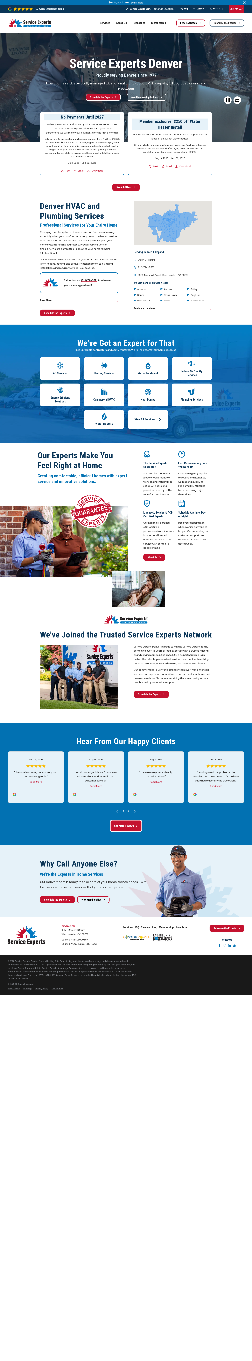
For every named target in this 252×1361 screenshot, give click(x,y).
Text (67, 170)
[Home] (29, 23)
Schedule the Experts (225, 22)
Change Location (164, 9)
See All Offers (124, 187)
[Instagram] (224, 945)
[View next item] (134, 811)
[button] (237, 100)
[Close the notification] (244, 2)
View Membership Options (144, 97)
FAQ (186, 8)
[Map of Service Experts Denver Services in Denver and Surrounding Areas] (173, 223)
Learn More (137, 2)
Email (81, 170)
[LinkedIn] (229, 945)
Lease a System (188, 22)
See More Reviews (124, 825)
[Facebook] (219, 945)
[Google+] (234, 945)
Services (128, 927)
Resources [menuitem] (139, 23)
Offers (216, 8)
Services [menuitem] (105, 23)
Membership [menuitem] (158, 23)
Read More (36, 782)
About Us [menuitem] (121, 23)
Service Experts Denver (141, 9)
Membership (166, 927)
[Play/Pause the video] (228, 100)
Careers (200, 8)
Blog (154, 927)
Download (97, 170)
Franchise (181, 927)
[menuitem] (14, 989)
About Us (152, 557)
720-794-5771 (237, 9)
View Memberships (91, 899)
